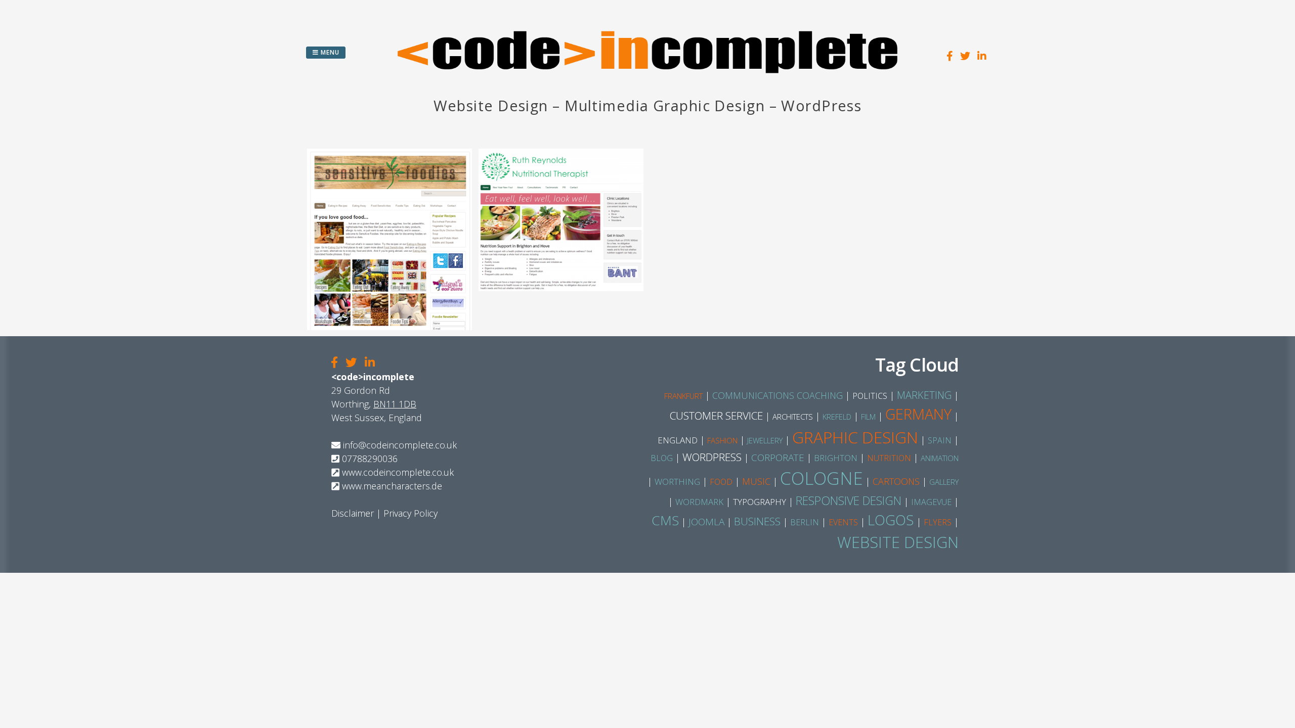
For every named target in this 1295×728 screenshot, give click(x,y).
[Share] (334, 363)
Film (868, 417)
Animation (940, 458)
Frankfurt (683, 396)
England (678, 440)
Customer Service (716, 415)
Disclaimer (352, 513)
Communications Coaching (777, 395)
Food (721, 481)
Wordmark (699, 502)
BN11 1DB (394, 404)
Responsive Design (848, 500)
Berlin (804, 522)
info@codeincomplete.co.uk (400, 445)
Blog (662, 458)
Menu (329, 52)
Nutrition (889, 458)
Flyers (938, 522)
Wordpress (712, 457)
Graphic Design (855, 437)
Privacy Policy (410, 513)
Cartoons (896, 481)
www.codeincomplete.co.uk (398, 472)
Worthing (677, 481)
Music (756, 481)
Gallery (944, 482)
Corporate (777, 457)
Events (843, 522)
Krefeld (837, 417)
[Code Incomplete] (647, 88)
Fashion (722, 440)
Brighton (835, 458)
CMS (665, 520)
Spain (940, 440)
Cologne (821, 478)
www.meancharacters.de (392, 486)
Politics (869, 395)
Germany (918, 414)
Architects (792, 417)
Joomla (706, 521)
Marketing (924, 395)
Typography (759, 502)
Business (757, 521)
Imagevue (931, 502)
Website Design (898, 542)
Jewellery (765, 440)
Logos (891, 519)
